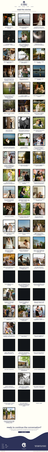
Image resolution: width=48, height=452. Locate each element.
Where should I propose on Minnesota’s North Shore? (24, 131)
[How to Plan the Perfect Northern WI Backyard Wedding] (9, 192)
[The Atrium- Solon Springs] (24, 106)
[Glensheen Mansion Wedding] (9, 20)
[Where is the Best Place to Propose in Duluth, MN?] (39, 345)
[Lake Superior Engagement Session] (39, 88)
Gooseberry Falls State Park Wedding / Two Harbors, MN (9, 336)
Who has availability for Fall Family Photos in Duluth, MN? (38, 285)
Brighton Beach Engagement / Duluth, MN (39, 319)
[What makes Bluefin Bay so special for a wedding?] (39, 379)
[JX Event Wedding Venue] (39, 362)
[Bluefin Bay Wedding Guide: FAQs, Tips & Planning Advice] (9, 140)
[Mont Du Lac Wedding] (9, 209)
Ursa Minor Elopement (9, 369)
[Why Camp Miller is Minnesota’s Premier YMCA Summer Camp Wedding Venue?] (24, 396)
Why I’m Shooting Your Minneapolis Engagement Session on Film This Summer (24, 45)
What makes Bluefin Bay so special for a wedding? (39, 387)
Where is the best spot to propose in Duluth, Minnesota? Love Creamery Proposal (39, 148)
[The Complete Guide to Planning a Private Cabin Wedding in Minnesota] (9, 71)
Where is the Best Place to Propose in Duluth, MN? (38, 353)
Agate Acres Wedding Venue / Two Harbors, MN (9, 268)
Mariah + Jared (39, 403)
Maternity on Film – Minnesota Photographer (39, 45)
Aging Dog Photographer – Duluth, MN (9, 62)
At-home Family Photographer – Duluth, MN (9, 45)
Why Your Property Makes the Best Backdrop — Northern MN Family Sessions (9, 97)
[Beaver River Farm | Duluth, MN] (9, 106)
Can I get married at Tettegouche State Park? (39, 268)
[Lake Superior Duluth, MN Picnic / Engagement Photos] (24, 294)
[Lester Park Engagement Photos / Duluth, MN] (39, 328)
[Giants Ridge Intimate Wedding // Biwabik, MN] (9, 345)
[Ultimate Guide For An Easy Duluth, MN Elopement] (39, 175)
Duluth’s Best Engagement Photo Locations (38, 165)
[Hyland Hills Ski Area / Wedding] (9, 276)
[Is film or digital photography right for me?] (24, 88)
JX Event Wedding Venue (39, 369)
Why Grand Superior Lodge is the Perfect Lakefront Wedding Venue (9, 421)
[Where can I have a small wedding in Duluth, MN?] (39, 294)
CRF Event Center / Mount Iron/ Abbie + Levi (9, 404)
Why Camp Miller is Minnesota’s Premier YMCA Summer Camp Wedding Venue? (24, 404)
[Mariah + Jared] (39, 396)
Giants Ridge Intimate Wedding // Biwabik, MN (9, 353)
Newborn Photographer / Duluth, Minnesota (24, 251)
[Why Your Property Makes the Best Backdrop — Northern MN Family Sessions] (9, 88)
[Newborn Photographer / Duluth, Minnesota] (24, 243)
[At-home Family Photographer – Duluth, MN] (9, 36)
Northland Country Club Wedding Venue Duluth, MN (38, 28)
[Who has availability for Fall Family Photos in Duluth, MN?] (39, 276)
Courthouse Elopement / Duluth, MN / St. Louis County (9, 302)
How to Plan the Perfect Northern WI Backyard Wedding (9, 200)
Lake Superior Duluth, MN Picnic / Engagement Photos (24, 302)
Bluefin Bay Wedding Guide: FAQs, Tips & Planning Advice (9, 148)
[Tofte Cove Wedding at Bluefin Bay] (24, 20)
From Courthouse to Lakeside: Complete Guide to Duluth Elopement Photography (9, 166)
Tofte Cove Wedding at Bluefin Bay (24, 28)
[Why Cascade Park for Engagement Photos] (24, 71)
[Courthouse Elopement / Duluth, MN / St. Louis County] (9, 294)
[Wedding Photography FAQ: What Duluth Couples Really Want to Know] (24, 192)
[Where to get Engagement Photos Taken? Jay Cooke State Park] (39, 243)
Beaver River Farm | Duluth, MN (9, 114)
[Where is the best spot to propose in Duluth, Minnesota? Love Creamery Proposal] (39, 140)
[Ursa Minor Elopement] (9, 362)
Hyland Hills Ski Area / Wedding (9, 285)
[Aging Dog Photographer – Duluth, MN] (9, 54)
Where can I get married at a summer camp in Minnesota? (24, 319)
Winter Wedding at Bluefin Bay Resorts (9, 234)
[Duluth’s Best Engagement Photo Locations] (39, 157)
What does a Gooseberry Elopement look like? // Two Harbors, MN (24, 353)
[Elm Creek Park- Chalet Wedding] (39, 54)
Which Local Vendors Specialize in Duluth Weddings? (9, 251)
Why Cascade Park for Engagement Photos (24, 79)
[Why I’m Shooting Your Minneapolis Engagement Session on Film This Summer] (24, 36)
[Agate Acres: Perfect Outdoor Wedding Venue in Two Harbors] (39, 226)
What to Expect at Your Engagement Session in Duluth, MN (24, 268)
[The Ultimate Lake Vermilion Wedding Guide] (24, 362)
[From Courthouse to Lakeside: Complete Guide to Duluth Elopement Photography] (9, 157)
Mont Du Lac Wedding (9, 216)
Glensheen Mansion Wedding (9, 28)
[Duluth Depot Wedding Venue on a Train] (39, 106)
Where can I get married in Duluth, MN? (9, 319)
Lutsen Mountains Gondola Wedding (24, 183)
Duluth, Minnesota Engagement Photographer (9, 387)
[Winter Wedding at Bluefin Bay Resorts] (9, 226)
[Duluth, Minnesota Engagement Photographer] (9, 379)
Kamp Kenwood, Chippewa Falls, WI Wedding (24, 165)
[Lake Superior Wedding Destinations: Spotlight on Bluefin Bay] (24, 379)
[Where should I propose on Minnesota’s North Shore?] (24, 123)
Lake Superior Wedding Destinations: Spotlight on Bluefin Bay (24, 387)
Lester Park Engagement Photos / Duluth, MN (39, 336)
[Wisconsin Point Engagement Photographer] (9, 175)
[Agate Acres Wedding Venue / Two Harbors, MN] (9, 260)
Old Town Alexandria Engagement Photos (39, 217)
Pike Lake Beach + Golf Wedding (38, 79)
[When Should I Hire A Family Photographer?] (39, 123)
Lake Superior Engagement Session (38, 96)
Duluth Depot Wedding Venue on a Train (39, 114)
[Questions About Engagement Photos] (24, 140)
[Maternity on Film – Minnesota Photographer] (39, 36)
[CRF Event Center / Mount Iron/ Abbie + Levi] (9, 396)
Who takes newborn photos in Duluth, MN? (39, 200)
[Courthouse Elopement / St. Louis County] (24, 328)
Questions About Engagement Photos (24, 148)
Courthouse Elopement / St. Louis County (24, 336)
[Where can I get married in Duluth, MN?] (9, 311)
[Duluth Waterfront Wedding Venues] (24, 226)
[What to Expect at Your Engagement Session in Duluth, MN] (24, 260)
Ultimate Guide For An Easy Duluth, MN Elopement (38, 183)
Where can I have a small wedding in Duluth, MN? (39, 302)
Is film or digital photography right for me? (24, 96)
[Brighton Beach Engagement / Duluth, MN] (39, 311)
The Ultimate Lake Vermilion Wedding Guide (24, 370)
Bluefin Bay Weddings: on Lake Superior (24, 62)
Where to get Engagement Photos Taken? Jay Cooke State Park (39, 251)
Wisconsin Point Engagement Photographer (9, 183)
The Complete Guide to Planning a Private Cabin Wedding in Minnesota (9, 79)
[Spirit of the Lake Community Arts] (9, 123)
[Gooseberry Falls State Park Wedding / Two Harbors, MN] (9, 328)
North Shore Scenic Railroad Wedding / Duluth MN (24, 217)
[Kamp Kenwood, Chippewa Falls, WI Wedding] (24, 157)
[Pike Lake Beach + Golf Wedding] (39, 71)
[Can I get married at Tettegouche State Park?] (39, 260)
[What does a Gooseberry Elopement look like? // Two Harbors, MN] (24, 345)
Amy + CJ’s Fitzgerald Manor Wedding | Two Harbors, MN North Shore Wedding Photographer (24, 285)
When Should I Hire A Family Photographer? (39, 131)
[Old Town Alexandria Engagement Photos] (39, 209)
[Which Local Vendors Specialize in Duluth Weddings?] (9, 243)
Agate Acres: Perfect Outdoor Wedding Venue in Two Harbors (38, 234)
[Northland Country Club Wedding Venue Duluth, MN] (39, 20)
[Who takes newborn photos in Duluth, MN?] (39, 192)
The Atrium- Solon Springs (24, 113)
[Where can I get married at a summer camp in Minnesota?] (24, 311)
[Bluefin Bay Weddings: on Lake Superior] (24, 54)
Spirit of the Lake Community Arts (9, 131)
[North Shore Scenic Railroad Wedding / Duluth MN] (24, 209)
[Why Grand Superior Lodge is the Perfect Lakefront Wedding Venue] (9, 413)
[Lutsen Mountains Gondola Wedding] (24, 175)
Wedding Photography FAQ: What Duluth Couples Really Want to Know (24, 200)
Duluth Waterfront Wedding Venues (24, 234)
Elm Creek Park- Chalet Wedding (39, 62)
